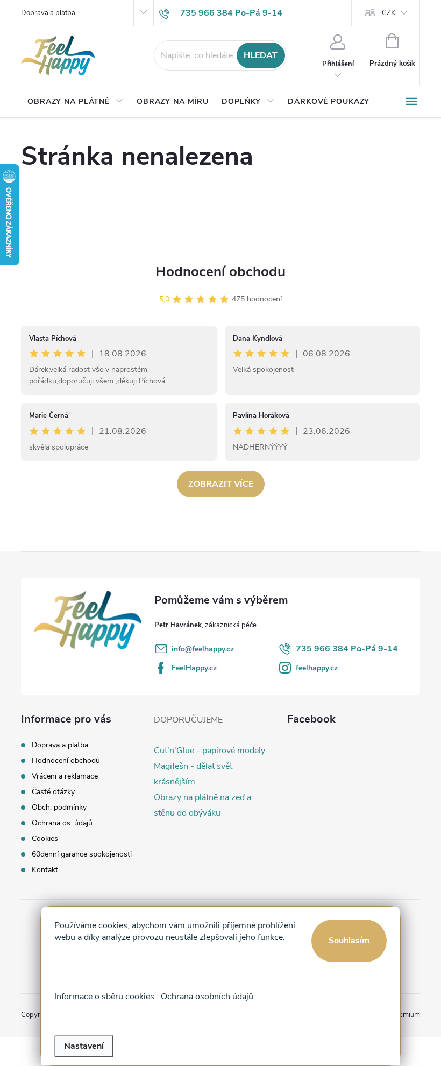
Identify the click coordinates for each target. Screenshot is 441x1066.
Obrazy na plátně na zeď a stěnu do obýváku (202, 805)
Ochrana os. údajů (62, 823)
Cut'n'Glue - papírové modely (209, 750)
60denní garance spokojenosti (82, 854)
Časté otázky (53, 792)
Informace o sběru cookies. (105, 996)
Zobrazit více (220, 484)
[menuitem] (75, 101)
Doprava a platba (48, 13)
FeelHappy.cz (194, 668)
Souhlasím (349, 940)
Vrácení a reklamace (65, 776)
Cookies (45, 838)
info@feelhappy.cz (203, 649)
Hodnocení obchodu (220, 271)
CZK (388, 13)
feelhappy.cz (317, 668)
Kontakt (45, 870)
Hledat (261, 55)
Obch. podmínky (59, 807)
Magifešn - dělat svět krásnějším (193, 774)
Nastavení (84, 1046)
